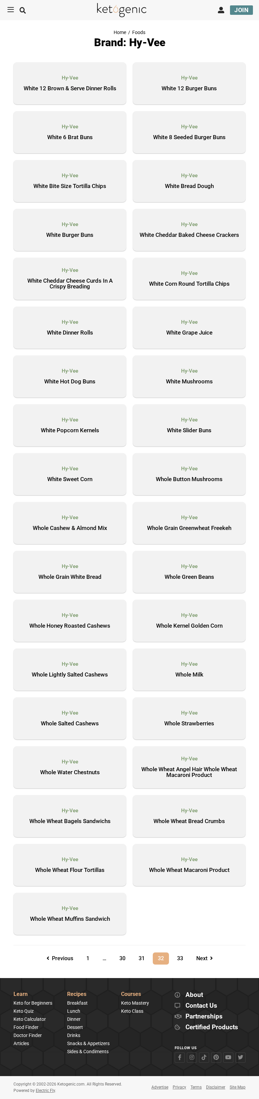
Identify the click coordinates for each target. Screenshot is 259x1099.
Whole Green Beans (189, 577)
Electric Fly (45, 1090)
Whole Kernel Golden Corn (189, 626)
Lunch (73, 1011)
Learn (20, 994)
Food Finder (25, 1027)
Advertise (159, 1087)
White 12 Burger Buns (189, 89)
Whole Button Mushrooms (189, 479)
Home (120, 32)
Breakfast (77, 1003)
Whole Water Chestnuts (70, 773)
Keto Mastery (135, 1003)
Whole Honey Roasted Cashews (69, 626)
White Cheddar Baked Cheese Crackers (189, 235)
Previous (61, 958)
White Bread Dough (189, 186)
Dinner (74, 1019)
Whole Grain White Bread (70, 577)
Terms (196, 1087)
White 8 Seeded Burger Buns (189, 137)
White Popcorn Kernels (70, 431)
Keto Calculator (29, 1019)
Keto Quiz (23, 1011)
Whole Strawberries (189, 724)
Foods (138, 32)
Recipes (76, 994)
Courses (131, 994)
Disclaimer (215, 1087)
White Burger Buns (69, 235)
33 (182, 957)
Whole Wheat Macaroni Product (189, 870)
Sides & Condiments (88, 1051)
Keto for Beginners (32, 1003)
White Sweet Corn (69, 479)
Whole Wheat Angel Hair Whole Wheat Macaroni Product (189, 772)
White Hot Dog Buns (69, 382)
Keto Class (132, 1011)
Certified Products (211, 1027)
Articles (21, 1043)
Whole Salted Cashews (70, 724)
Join (241, 9)
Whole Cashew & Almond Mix (70, 528)
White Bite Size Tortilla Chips (69, 186)
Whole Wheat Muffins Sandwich (70, 919)
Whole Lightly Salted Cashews (70, 675)
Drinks (73, 1035)
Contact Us (201, 1005)
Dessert (75, 1027)
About (194, 995)
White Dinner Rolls (70, 333)
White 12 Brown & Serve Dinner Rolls (70, 89)
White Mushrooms (189, 382)
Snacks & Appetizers (88, 1043)
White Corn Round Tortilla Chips (189, 284)
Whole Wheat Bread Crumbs (189, 821)
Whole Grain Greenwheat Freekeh (189, 528)
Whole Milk (189, 675)
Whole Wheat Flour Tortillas (70, 870)
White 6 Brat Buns (70, 137)
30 (125, 957)
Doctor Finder (27, 1035)
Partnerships (204, 1016)
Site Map (238, 1087)
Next (203, 958)
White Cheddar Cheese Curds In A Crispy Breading (70, 284)
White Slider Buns (189, 431)
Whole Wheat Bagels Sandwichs (70, 821)
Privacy (179, 1087)
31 (144, 957)
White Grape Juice (189, 333)
